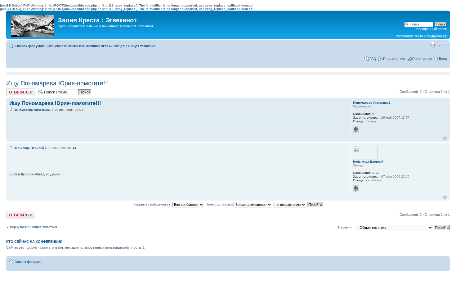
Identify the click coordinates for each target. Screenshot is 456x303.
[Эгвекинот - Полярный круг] (33, 24)
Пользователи (394, 59)
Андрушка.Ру (437, 36)
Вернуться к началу (445, 138)
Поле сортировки (220, 204)
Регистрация (422, 59)
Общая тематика (141, 46)
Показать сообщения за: (152, 204)
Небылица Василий (29, 148)
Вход (443, 59)
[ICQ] (356, 129)
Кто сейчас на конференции (34, 241)
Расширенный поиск (430, 29)
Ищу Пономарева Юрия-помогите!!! (57, 83)
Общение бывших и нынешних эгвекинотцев (86, 46)
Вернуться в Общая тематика (33, 227)
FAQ (372, 59)
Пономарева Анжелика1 (32, 109)
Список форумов (29, 46)
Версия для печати (432, 44)
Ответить (13, 90)
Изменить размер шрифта (442, 44)
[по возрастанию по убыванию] (299, 204)
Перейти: (345, 227)
